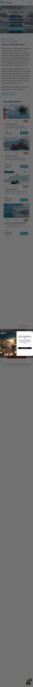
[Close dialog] (32, 332)
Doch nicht (24, 350)
